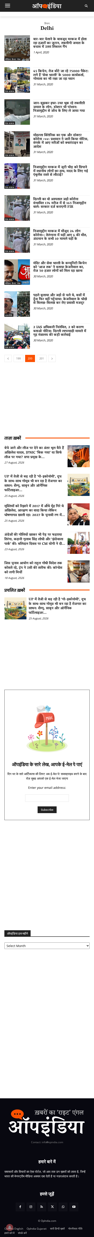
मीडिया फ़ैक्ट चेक (13, 59)
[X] (52, 1207)
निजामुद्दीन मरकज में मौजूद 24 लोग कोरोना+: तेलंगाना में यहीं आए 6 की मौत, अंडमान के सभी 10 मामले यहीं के (60, 235)
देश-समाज (9, 91)
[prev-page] (8, 358)
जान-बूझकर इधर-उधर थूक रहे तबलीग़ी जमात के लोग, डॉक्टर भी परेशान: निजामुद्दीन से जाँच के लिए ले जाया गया (59, 107)
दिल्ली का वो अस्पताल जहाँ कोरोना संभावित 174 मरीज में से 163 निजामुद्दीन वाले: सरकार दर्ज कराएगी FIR (59, 203)
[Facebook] (20, 1207)
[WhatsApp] (63, 1207)
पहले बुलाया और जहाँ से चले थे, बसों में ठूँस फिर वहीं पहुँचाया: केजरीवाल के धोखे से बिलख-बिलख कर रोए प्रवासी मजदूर (60, 299)
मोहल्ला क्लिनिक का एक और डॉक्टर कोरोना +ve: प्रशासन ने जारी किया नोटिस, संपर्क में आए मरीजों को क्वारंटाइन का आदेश (60, 141)
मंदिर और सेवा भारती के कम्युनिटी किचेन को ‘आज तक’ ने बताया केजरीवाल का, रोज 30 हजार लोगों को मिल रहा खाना (60, 267)
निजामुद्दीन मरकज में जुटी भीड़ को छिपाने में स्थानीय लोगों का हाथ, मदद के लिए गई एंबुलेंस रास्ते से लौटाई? (60, 171)
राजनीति (8, 315)
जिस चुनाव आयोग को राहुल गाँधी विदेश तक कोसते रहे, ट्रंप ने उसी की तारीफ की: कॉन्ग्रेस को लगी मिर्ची (33, 568)
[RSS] (41, 1207)
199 (18, 358)
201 (41, 358)
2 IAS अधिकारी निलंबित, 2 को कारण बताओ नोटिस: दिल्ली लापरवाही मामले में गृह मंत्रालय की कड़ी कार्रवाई (59, 331)
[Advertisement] (47, 875)
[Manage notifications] (9, 1227)
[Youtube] (74, 1207)
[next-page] (52, 358)
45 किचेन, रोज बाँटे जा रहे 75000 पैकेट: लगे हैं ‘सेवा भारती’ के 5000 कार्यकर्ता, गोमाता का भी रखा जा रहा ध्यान (61, 75)
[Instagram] (31, 1207)
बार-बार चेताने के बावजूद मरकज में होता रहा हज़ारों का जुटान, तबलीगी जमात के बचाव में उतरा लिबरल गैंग (60, 43)
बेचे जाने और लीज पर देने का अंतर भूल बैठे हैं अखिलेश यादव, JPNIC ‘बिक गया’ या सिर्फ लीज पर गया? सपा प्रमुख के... (34, 453)
